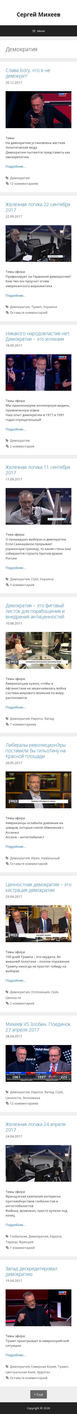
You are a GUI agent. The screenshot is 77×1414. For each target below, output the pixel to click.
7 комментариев (23, 724)
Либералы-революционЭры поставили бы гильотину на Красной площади (36, 750)
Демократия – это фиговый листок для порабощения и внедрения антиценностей (35, 611)
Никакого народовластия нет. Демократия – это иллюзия (38, 336)
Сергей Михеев (39, 14)
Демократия (20, 178)
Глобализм (18, 1236)
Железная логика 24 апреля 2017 (36, 1127)
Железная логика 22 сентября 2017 (38, 207)
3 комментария (22, 585)
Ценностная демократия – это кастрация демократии (38, 887)
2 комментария (22, 446)
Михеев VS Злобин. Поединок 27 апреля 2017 (38, 1027)
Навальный (50, 858)
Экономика (31, 1098)
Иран (35, 858)
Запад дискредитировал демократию (31, 1271)
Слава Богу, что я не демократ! (28, 73)
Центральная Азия (20, 1372)
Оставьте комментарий (28, 312)
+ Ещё (38, 1394)
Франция (26, 1242)
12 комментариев (24, 183)
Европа (37, 718)
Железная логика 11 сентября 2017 (38, 470)
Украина (50, 307)
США (34, 579)
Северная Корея (43, 1366)
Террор (11, 1242)
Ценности (13, 998)
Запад (49, 718)
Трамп (36, 307)
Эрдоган (43, 1372)
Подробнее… (16, 166)
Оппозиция (40, 992)
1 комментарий (22, 1248)
